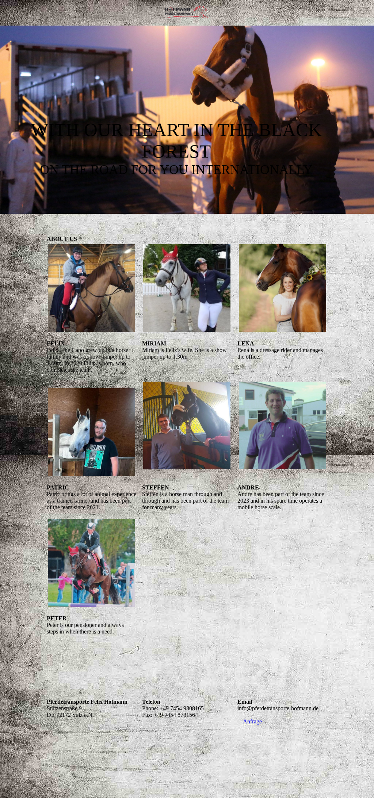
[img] (187, 13)
